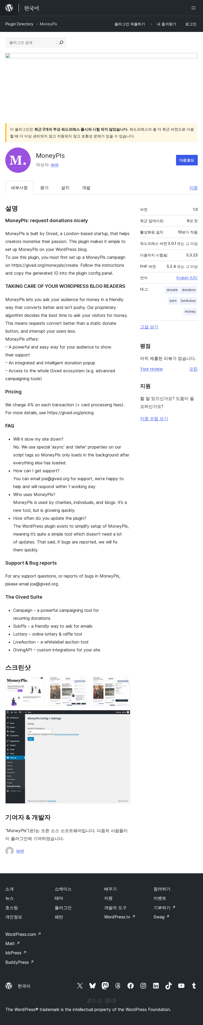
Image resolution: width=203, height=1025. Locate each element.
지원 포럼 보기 (154, 418)
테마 (59, 898)
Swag (162, 916)
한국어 (24, 986)
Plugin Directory (19, 24)
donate (172, 290)
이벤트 (160, 898)
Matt (12, 943)
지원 (193, 187)
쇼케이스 (63, 888)
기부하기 (165, 907)
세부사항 (19, 187)
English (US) (187, 277)
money (190, 311)
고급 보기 (149, 326)
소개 (9, 888)
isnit (55, 164)
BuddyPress (19, 962)
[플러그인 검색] (61, 42)
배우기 (110, 888)
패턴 (59, 916)
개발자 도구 (115, 907)
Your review (151, 368)
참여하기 (162, 888)
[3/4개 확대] (123, 683)
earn (173, 301)
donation (189, 290)
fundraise (188, 301)
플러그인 (63, 907)
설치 (65, 187)
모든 (193, 368)
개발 (86, 187)
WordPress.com (23, 934)
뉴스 (9, 898)
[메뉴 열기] (194, 8)
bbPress (16, 952)
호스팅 (11, 907)
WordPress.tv (120, 916)
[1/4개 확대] (37, 683)
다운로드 (186, 160)
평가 (44, 187)
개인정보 (13, 916)
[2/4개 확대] (80, 683)
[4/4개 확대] (123, 717)
